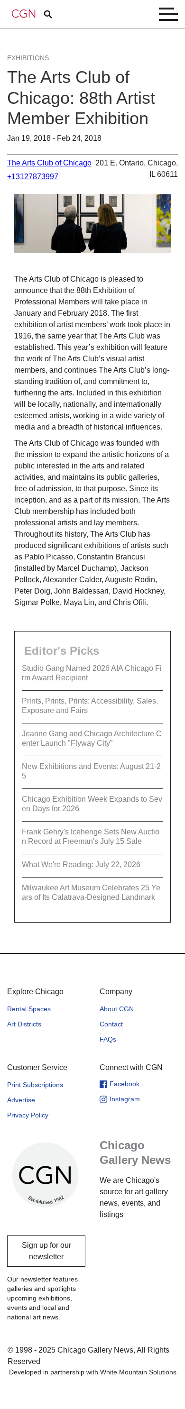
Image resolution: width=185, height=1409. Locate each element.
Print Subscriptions (35, 1084)
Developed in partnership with (92, 1372)
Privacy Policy (27, 1115)
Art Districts (24, 1024)
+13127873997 (32, 177)
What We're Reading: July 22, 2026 (81, 864)
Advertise (21, 1100)
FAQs (108, 1039)
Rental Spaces (29, 1009)
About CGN (117, 1009)
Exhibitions (28, 58)
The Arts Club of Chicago (49, 163)
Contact (111, 1024)
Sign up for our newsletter (46, 1251)
